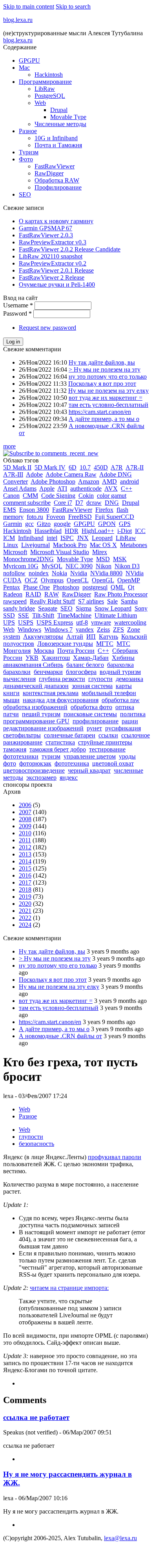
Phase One (36, 587)
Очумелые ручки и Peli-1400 (57, 284)
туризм (51, 756)
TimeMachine (74, 615)
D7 (79, 502)
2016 (25, 875)
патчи (11, 714)
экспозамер (41, 777)
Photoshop (66, 587)
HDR (71, 530)
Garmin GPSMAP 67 (45, 228)
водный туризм (120, 671)
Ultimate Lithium (116, 615)
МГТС (104, 643)
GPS (125, 523)
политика (133, 714)
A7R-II (135, 467)
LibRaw (45, 88)
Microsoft (15, 552)
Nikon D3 (127, 566)
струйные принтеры (105, 742)
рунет (94, 728)
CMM (30, 495)
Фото (26, 159)
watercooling (130, 622)
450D (101, 467)
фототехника (72, 763)
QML (118, 587)
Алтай (74, 636)
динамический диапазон (36, 686)
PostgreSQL (50, 95)
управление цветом (90, 756)
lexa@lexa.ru (120, 1538)
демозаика (129, 679)
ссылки (108, 735)
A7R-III (13, 474)
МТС (123, 643)
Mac (24, 67)
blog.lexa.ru (18, 19)
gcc (29, 523)
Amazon (88, 481)
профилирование (95, 721)
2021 (25, 910)
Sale (112, 601)
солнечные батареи (69, 735)
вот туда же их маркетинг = (105, 397)
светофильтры (22, 735)
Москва (44, 650)
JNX (83, 538)
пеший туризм (41, 714)
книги (11, 693)
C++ (126, 488)
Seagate (47, 608)
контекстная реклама (50, 693)
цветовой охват (113, 763)
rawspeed (15, 601)
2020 (25, 903)
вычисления (19, 679)
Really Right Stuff (52, 601)
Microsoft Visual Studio (59, 552)
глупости (100, 679)
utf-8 (82, 622)
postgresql (94, 587)
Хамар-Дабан (91, 657)
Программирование (45, 81)
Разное (28, 131)
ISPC (67, 538)
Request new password (47, 327)
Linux (10, 545)
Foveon (55, 516)
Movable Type (68, 117)
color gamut (111, 495)
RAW (51, 594)
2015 (25, 868)
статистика (60, 742)
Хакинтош (56, 657)
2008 (25, 819)
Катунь (108, 636)
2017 (25, 882)
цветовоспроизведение (34, 770)
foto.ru (35, 516)
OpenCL (78, 580)
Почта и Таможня (58, 145)
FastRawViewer (55, 166)
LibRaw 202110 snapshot (50, 256)
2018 (25, 889)
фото (9, 763)
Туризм (28, 152)
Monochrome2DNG (28, 559)
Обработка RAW (57, 180)
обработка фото (91, 707)
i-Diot (124, 530)
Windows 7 (58, 629)
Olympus (52, 580)
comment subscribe (27, 502)
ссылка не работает (36, 1417)
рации (130, 721)
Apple (47, 488)
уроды (127, 756)
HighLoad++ (98, 530)
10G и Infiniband (56, 138)
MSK (120, 559)
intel (52, 538)
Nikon (103, 566)
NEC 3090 (79, 566)
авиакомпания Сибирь (33, 664)
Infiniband (31, 538)
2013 (25, 854)
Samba (129, 601)
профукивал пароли (114, 1157)
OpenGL (103, 580)
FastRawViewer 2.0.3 (46, 235)
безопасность (36, 1143)
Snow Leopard (113, 608)
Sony (141, 608)
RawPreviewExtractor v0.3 (52, 242)
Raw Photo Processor (121, 594)
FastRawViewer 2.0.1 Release (56, 270)
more (9, 446)
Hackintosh (49, 74)
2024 (25, 924)
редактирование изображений (43, 728)
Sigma (83, 608)
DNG (112, 502)
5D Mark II (17, 467)
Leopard (102, 538)
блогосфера (81, 671)
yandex (85, 629)
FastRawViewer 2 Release (51, 277)
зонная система (92, 686)
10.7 (85, 467)
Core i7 (63, 502)
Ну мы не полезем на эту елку (108, 390)
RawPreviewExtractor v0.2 (52, 263)
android (129, 481)
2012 (25, 847)
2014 (25, 861)
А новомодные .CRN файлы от (60, 1036)
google (62, 523)
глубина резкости (62, 679)
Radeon (12, 594)
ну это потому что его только (108, 376)
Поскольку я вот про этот (102, 383)
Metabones (133, 545)
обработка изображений (35, 707)
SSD (9, 615)
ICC (140, 530)
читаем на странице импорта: (69, 1287)
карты (124, 686)
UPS (9, 622)
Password (17, 313)
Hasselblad (48, 530)
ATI (62, 488)
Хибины (123, 657)
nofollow (14, 573)
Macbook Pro (70, 545)
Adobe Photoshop (53, 481)
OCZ (31, 580)
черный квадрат (89, 770)
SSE (23, 615)
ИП (91, 636)
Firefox (104, 509)
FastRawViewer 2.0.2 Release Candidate (69, 249)
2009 (25, 826)
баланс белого (85, 664)
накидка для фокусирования (60, 700)
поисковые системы (90, 714)
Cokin (86, 495)
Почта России (76, 650)
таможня (14, 749)
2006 (25, 805)
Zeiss (103, 629)
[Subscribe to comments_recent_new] (50, 453)
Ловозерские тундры (65, 643)
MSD (103, 559)
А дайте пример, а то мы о (104, 418)
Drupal (58, 110)
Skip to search (73, 6)
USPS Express (54, 622)
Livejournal (35, 545)
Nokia (59, 573)
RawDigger (49, 173)
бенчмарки (48, 671)
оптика (124, 707)
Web (40, 102)
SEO (25, 194)
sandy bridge (19, 608)
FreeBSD (80, 516)
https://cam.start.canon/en (100, 411)
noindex (39, 573)
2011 (25, 840)
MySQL (52, 566)
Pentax (11, 587)
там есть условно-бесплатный (108, 404)
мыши (11, 700)
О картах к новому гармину (56, 221)
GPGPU (29, 60)
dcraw (94, 502)
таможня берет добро (57, 749)
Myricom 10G (20, 566)
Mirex (99, 552)
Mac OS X (103, 545)
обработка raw (121, 700)
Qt (131, 587)
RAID (33, 594)
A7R (117, 467)
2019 (25, 896)
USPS (25, 622)
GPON (107, 523)
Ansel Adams (19, 488)
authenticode (86, 488)
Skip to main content (28, 6)
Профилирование (58, 187)
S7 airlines (91, 601)
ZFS (118, 629)
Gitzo (44, 523)
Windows (29, 629)
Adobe (34, 474)
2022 (25, 917)
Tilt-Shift (43, 615)
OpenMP (128, 580)
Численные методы (60, 124)
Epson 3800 (34, 509)
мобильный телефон (109, 693)
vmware (101, 622)
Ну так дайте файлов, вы (102, 362)
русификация (123, 728)
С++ (103, 650)
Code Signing (58, 495)
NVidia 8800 (106, 573)
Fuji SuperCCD (114, 516)
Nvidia (78, 573)
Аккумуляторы (43, 636)
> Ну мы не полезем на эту (104, 369)
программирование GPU (36, 721)
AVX (111, 488)
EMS (9, 509)
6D (72, 467)
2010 (25, 833)
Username (18, 305)
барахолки (17, 671)
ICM (9, 538)
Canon (11, 495)
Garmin (12, 523)
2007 (25, 812)
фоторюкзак (35, 763)
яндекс (69, 777)
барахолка (120, 664)
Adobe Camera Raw (71, 474)
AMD (109, 481)
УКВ (32, 657)
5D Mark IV (50, 467)
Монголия (17, 650)
